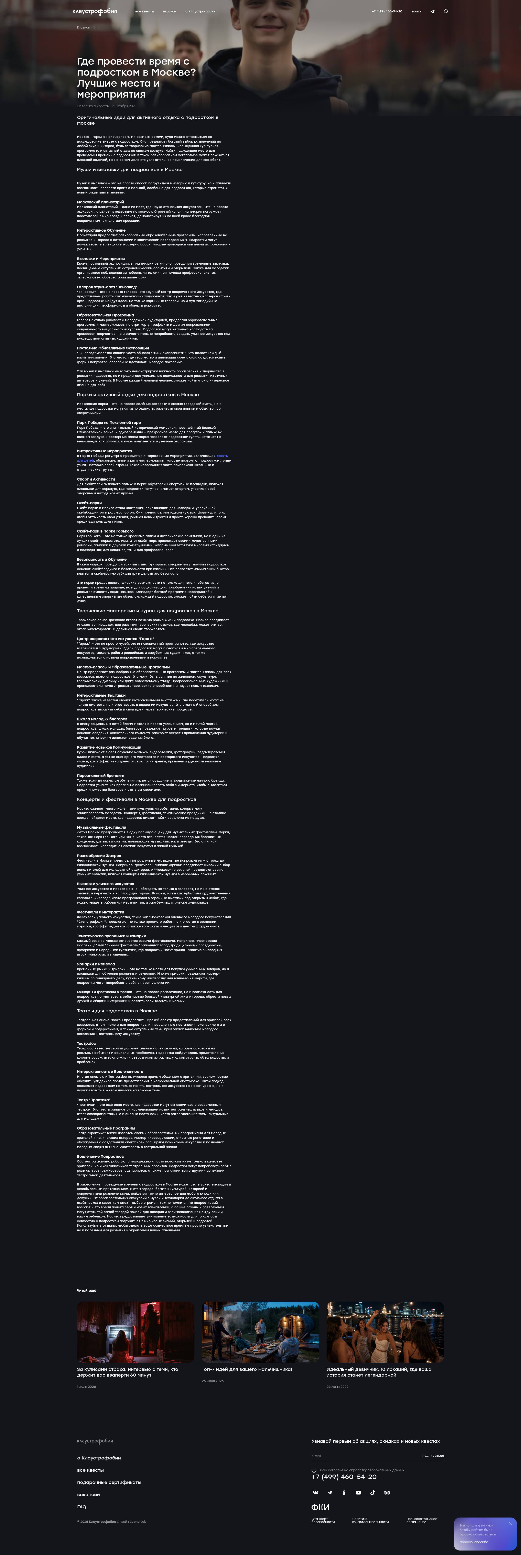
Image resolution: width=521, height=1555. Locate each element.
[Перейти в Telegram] (432, 12)
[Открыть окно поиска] (446, 11)
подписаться (433, 1456)
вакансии (88, 1494)
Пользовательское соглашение (421, 1521)
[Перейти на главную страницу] (95, 12)
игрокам (169, 11)
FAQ (81, 1507)
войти (417, 11)
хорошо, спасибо (474, 1542)
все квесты (144, 11)
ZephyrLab (138, 1522)
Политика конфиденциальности (370, 1521)
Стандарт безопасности (323, 1521)
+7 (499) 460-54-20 (387, 11)
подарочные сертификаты (109, 1482)
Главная (83, 27)
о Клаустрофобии (200, 11)
